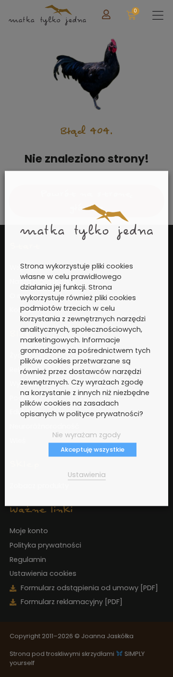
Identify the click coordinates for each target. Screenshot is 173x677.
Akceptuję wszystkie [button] (92, 450)
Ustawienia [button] (87, 475)
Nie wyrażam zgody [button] (86, 435)
